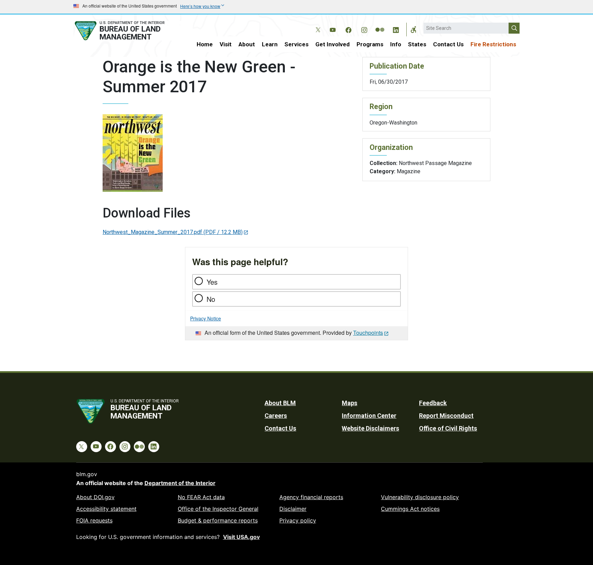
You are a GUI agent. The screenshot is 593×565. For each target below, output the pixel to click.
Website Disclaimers (370, 428)
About (247, 44)
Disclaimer (292, 508)
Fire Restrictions (493, 44)
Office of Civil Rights (448, 428)
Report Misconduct (446, 415)
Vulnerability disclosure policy (420, 497)
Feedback (433, 403)
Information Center (369, 415)
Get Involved (332, 44)
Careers (276, 415)
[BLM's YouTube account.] (332, 28)
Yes (212, 282)
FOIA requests (94, 520)
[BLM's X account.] (316, 24)
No (211, 299)
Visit (226, 44)
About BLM (280, 403)
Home (205, 44)
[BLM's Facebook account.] (348, 28)
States (417, 44)
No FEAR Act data (201, 497)
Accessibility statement (106, 508)
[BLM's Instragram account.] (364, 28)
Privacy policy (297, 520)
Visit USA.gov (241, 536)
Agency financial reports (311, 497)
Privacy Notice (205, 318)
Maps (349, 403)
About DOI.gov (95, 497)
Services (296, 44)
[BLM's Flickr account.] (379, 24)
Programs (370, 44)
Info (395, 44)
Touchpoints (368, 333)
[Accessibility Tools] (413, 29)
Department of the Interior (180, 483)
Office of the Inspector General (218, 508)
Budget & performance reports (218, 520)
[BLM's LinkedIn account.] (395, 28)
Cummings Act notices (410, 508)
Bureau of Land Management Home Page (127, 30)
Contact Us (448, 44)
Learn (270, 44)
